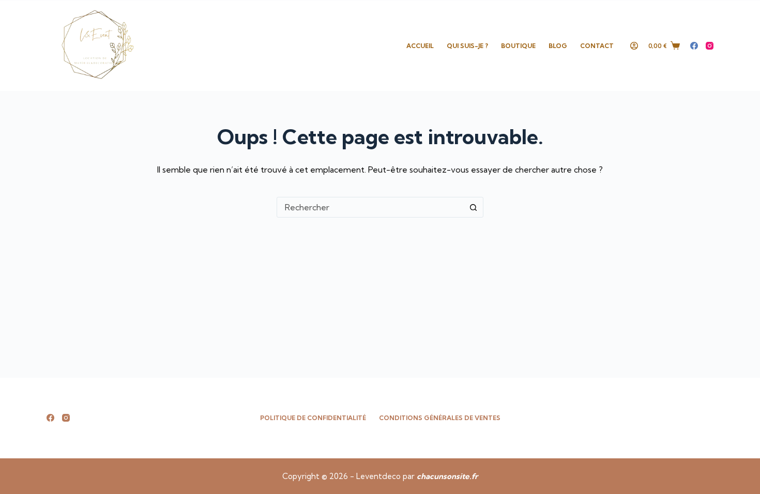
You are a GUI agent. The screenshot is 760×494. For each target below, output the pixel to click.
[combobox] (370, 207)
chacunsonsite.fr (447, 476)
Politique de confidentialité (313, 418)
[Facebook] (694, 46)
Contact (597, 46)
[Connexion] (634, 46)
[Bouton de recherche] (473, 207)
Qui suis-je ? (467, 46)
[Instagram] (709, 46)
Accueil (420, 46)
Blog (558, 46)
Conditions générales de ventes (439, 418)
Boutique (518, 46)
